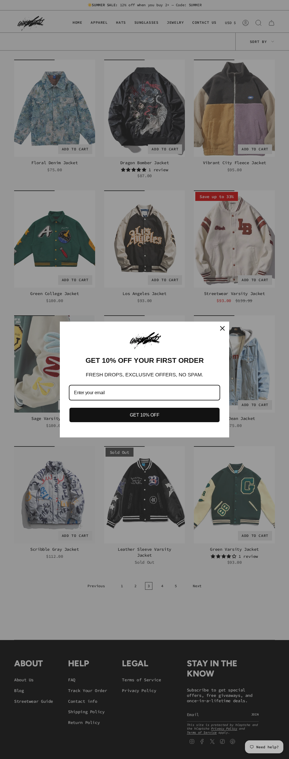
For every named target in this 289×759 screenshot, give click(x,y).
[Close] (222, 328)
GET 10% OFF (144, 415)
